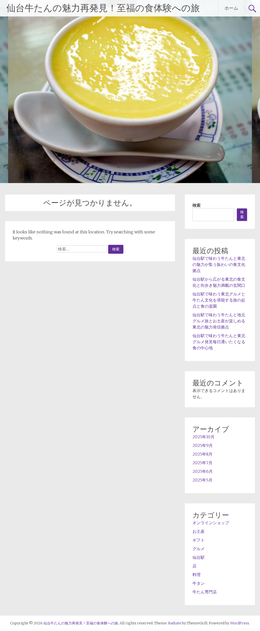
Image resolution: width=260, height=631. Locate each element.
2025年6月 (202, 471)
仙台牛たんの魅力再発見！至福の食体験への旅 (103, 8)
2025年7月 (202, 462)
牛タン (198, 583)
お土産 (198, 531)
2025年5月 (202, 480)
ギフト (198, 540)
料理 (196, 574)
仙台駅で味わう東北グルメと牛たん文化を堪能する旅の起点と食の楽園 (218, 300)
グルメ (198, 548)
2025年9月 (202, 445)
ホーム (231, 8)
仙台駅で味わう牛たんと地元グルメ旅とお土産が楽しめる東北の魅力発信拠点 (218, 320)
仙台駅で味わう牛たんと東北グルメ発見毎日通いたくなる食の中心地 (218, 341)
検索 (196, 205)
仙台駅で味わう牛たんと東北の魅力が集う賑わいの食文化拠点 (218, 264)
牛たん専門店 (204, 591)
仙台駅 (198, 557)
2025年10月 (203, 436)
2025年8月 (202, 454)
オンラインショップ (210, 522)
